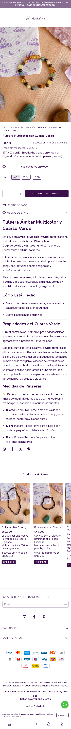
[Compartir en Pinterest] (28, 449)
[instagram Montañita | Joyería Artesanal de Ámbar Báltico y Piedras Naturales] (24, 617)
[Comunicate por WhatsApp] (65, 704)
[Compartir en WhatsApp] (4, 449)
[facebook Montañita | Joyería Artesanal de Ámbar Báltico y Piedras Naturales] (34, 617)
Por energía (17, 127)
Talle (5, 177)
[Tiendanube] (35, 706)
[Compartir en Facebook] (13, 449)
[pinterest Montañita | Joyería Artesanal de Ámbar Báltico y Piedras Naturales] (44, 617)
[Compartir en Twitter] (21, 449)
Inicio (5, 127)
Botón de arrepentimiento (35, 698)
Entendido (62, 715)
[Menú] (22, 724)
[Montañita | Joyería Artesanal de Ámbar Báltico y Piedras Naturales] (9, 724)
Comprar (8, 562)
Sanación (31, 127)
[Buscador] (35, 724)
